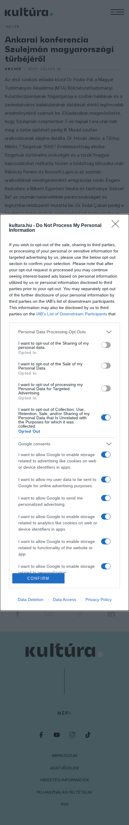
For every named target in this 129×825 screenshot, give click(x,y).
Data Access (64, 599)
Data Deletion (31, 599)
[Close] (117, 225)
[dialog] (64, 412)
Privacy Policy (99, 599)
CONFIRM (38, 578)
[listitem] (64, 332)
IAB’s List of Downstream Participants (71, 313)
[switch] (106, 345)
